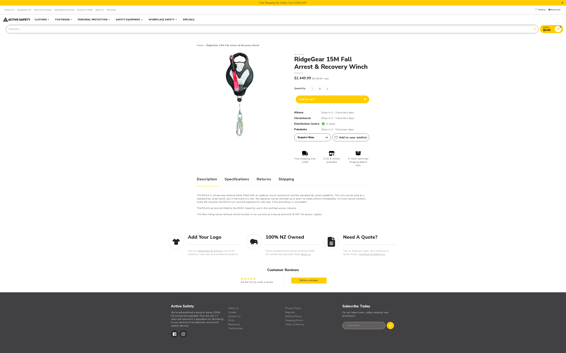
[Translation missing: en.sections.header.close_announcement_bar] (562, 2)
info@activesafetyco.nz (372, 254)
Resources (234, 324)
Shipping (286, 179)
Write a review (309, 280)
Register (290, 312)
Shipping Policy (294, 320)
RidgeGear (298, 73)
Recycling (111, 10)
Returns (264, 179)
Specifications (237, 179)
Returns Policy (293, 316)
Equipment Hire (24, 10)
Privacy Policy (293, 308)
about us (306, 254)
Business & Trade (85, 10)
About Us (100, 10)
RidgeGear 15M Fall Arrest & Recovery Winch (232, 45)
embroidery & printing (210, 251)
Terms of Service (294, 324)
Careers (232, 312)
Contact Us (9, 10)
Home (200, 45)
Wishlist (542, 10)
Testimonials (235, 328)
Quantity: (300, 88)
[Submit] (390, 325)
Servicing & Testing (42, 10)
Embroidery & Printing (64, 10)
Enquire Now (306, 137)
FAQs (231, 320)
